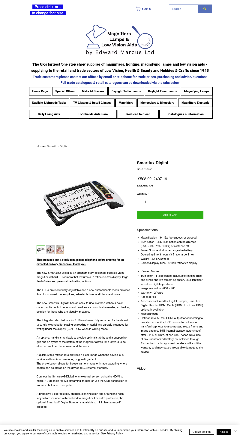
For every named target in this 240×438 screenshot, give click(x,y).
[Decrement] (139, 201)
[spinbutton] (145, 201)
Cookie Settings (202, 431)
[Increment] (151, 201)
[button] (149, 9)
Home (41, 146)
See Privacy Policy (112, 433)
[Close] (235, 431)
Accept (224, 431)
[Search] (205, 9)
